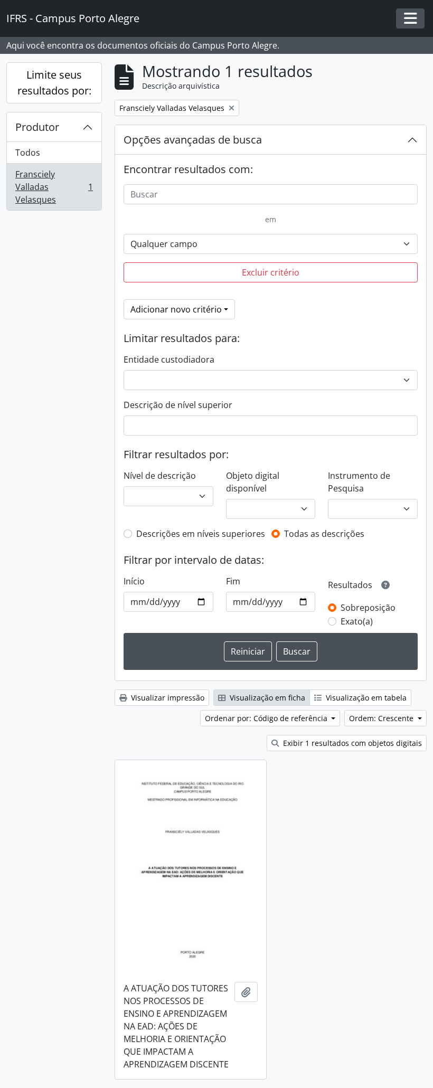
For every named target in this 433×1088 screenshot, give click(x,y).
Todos (27, 152)
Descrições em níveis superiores (200, 534)
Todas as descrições (324, 534)
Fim (233, 581)
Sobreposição (368, 607)
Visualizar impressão (166, 698)
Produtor (37, 127)
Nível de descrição (160, 475)
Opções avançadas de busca (193, 140)
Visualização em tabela (365, 698)
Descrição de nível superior (178, 405)
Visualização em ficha (266, 698)
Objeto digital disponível (252, 482)
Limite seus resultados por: (54, 83)
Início (134, 581)
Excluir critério (270, 272)
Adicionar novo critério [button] (176, 309)
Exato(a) (357, 621)
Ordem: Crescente (382, 718)
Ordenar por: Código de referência (267, 718)
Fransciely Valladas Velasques (54, 186)
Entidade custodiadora (169, 359)
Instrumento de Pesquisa (359, 482)
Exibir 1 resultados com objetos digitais (351, 743)
